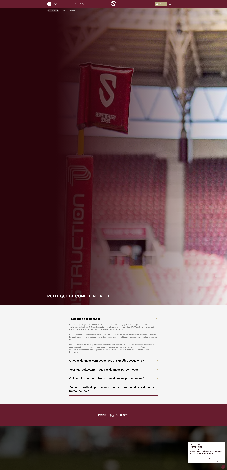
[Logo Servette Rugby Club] (113, 4)
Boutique (175, 4)
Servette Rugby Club (53, 10)
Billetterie (162, 4)
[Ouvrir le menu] (49, 4)
